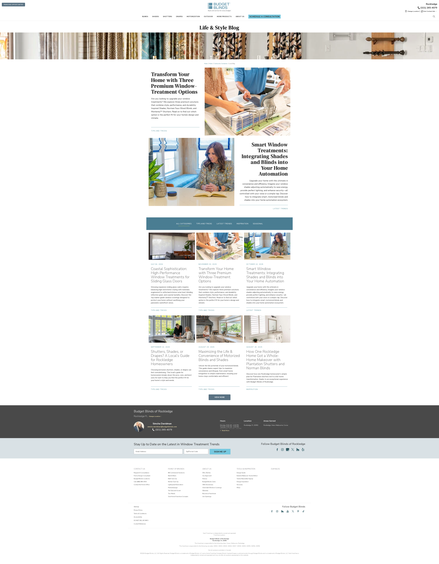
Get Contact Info (429, 11)
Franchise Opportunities (13, 4)
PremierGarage (172, 488)
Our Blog (275, 469)
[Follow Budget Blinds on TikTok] (303, 511)
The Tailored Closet (174, 490)
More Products (224, 16)
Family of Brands (176, 469)
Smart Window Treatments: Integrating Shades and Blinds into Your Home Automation (265, 159)
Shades (155, 16)
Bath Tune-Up (172, 479)
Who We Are (206, 473)
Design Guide (241, 473)
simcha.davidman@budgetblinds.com (162, 427)
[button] (412, 11)
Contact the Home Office (141, 485)
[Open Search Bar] (434, 16)
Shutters (167, 16)
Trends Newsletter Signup (245, 479)
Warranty (205, 490)
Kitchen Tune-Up (173, 482)
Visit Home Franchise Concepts (178, 496)
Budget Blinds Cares (209, 482)
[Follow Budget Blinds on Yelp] (303, 449)
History (204, 479)
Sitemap (136, 507)
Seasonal (258, 223)
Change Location (154, 416)
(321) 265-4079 (428, 7)
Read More (225, 430)
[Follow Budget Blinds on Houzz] (298, 449)
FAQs (238, 488)
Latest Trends (224, 223)
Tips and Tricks (204, 223)
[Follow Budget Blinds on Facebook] (277, 449)
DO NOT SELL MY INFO (141, 520)
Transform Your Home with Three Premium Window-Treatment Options (174, 83)
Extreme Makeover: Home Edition (247, 476)
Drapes (179, 16)
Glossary (240, 485)
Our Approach (207, 476)
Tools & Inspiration (246, 469)
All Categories (184, 223)
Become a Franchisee (209, 493)
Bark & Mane (172, 476)
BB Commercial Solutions (176, 473)
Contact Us (139, 469)
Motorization (193, 16)
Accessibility (138, 517)
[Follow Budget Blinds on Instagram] (282, 449)
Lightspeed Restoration (175, 485)
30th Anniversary (207, 485)
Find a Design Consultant (142, 476)
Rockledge (431, 4)
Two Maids (171, 493)
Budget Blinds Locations (142, 479)
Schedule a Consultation (264, 16)
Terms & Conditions (140, 513)
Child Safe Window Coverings (212, 488)
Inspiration (242, 223)
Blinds (145, 16)
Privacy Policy (138, 510)
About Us (240, 16)
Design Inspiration (243, 482)
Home (205, 63)
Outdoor (208, 16)
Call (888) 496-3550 (140, 482)
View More (219, 397)
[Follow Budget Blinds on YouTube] (287, 511)
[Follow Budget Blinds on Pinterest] (298, 511)
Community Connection (220, 63)
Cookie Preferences (140, 524)
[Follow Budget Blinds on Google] (287, 449)
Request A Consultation (141, 473)
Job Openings (206, 496)
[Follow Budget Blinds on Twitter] (292, 449)
